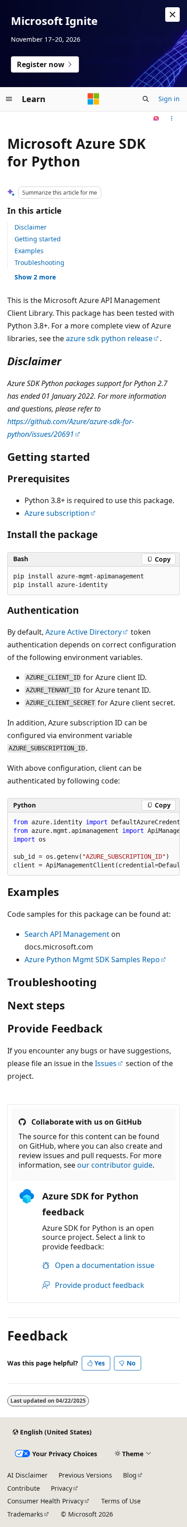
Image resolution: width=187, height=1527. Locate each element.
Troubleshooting (39, 262)
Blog (130, 1475)
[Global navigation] (9, 99)
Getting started (38, 239)
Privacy (61, 1488)
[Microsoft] (93, 99)
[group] (93, 844)
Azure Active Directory (83, 632)
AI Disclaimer (27, 1475)
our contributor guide (115, 1165)
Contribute (23, 1488)
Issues (106, 1063)
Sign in (169, 98)
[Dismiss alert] (172, 14)
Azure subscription (57, 513)
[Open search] (146, 99)
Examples (29, 250)
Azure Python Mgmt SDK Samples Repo (92, 959)
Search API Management (67, 934)
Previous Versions (85, 1475)
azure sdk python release (109, 338)
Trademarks (25, 1514)
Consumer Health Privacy (45, 1501)
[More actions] (172, 119)
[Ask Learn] (156, 119)
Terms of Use (121, 1501)
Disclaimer (31, 227)
